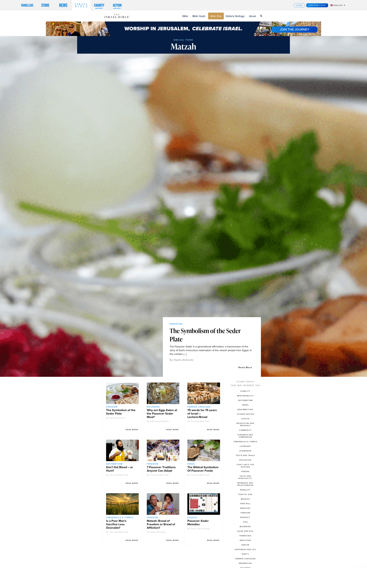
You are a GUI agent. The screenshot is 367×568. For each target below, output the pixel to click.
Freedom (112, 406)
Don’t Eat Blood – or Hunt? (119, 469)
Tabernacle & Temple (119, 517)
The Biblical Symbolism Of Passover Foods (202, 469)
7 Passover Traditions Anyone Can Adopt (161, 469)
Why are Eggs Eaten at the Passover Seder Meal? (162, 413)
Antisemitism (114, 463)
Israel (191, 463)
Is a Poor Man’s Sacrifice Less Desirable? (116, 524)
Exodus (192, 517)
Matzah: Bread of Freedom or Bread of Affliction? (161, 524)
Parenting (176, 323)
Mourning (153, 406)
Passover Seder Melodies (198, 522)
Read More (245, 367)
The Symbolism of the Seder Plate (205, 334)
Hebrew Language (199, 406)
